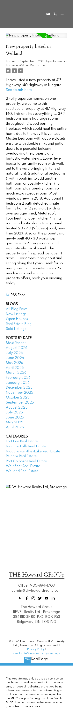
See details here (19, 90)
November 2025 (19, 392)
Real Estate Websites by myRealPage (36, 653)
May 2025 (14, 422)
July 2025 (14, 412)
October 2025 (17, 397)
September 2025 (20, 402)
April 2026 (15, 368)
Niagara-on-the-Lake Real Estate (33, 451)
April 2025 (15, 427)
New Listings (16, 314)
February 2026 (18, 378)
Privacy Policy (36, 649)
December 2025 (19, 387)
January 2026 (18, 383)
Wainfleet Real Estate (23, 466)
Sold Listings (16, 329)
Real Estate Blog (19, 324)
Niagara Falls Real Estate (26, 446)
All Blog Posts (16, 309)
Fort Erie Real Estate (22, 441)
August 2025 (16, 407)
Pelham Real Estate (21, 456)
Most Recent (16, 343)
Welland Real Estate (31, 65)
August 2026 (16, 348)
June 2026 (15, 358)
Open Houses (17, 319)
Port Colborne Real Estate (26, 461)
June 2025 (15, 417)
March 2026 (16, 372)
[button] (20, 598)
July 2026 (14, 353)
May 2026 (14, 363)
